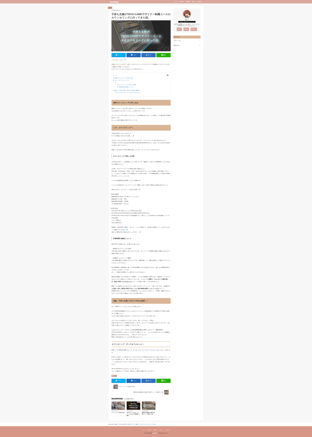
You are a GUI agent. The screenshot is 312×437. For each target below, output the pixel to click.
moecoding (114, 2)
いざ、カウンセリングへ (122, 80)
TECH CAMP (120, 64)
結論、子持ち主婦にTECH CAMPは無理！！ (128, 90)
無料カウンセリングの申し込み (124, 78)
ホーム (176, 1)
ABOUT (182, 1)
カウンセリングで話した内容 (127, 84)
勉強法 (110, 7)
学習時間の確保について (126, 87)
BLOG (193, 1)
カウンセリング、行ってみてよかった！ (129, 92)
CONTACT (199, 1)
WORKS (188, 1)
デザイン (177, 40)
